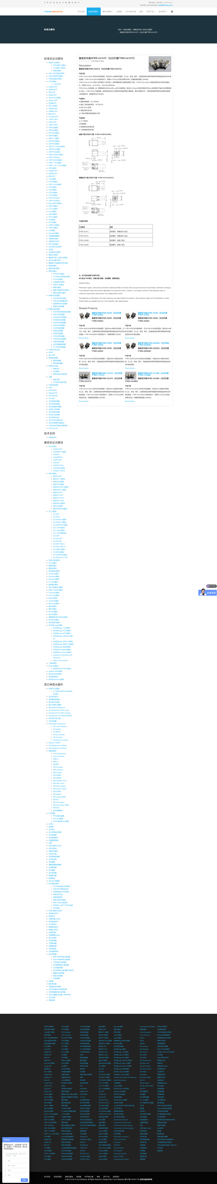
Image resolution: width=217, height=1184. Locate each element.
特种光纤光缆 (161, 1041)
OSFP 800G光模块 (49, 1128)
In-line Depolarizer (145, 1032)
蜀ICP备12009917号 (132, 1179)
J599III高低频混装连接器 (68, 1148)
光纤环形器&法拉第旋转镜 (165, 1139)
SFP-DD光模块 (48, 1100)
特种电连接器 (84, 1057)
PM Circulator (144, 1046)
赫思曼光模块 (103, 1142)
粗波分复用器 (161, 1125)
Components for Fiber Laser (122, 1122)
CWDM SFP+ (48, 1074)
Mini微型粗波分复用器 (164, 1114)
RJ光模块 (64, 1055)
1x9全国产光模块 (49, 1032)
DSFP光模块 (65, 1041)
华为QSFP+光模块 (85, 1139)
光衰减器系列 (144, 1120)
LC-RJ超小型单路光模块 (68, 1111)
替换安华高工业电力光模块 (142, 29)
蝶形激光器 (160, 1134)
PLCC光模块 (65, 1052)
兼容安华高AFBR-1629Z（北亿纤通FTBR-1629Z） (106, 344)
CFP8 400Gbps (66, 1032)
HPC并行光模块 (66, 1108)
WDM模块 (160, 1128)
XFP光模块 (47, 1136)
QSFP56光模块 (48, 1111)
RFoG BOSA (84, 1094)
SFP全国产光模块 (49, 1029)
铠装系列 (160, 1063)
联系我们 (162, 11)
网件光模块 (117, 1032)
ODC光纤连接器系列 (67, 1136)
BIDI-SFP (47, 1057)
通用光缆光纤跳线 (162, 1046)
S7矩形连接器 (84, 1035)
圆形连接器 (83, 1060)
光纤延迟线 (143, 1131)
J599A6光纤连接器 (67, 1153)
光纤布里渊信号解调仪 (86, 1122)
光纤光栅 (160, 1148)
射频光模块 (64, 1100)
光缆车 (63, 1086)
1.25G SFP (47, 1049)
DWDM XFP (47, 1142)
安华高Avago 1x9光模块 (121, 1052)
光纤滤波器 (143, 1153)
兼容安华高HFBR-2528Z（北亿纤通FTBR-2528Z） (106, 314)
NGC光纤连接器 (66, 1151)
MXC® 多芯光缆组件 (163, 1049)
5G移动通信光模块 (49, 1043)
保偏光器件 (143, 1029)
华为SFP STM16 (85, 1159)
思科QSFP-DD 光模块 (105, 1041)
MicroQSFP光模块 (66, 1038)
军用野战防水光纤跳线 (164, 1038)
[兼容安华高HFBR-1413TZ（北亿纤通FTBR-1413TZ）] (84, 376)
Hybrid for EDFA (119, 1156)
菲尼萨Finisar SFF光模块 (121, 1089)
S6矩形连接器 (84, 1032)
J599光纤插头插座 (66, 1134)
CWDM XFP (47, 1139)
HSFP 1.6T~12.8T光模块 (51, 1134)
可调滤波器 (160, 1089)
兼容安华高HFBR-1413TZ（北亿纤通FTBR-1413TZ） (107, 374)
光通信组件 (160, 1080)
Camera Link (84, 1128)
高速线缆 (160, 1151)
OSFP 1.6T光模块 (49, 1131)
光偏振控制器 (144, 1122)
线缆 (141, 11)
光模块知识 (83, 1131)
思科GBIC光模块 (104, 1057)
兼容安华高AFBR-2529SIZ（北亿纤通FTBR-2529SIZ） (153, 344)
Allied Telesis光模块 (105, 1148)
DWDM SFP (47, 1055)
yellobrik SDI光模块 (120, 1091)
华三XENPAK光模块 (105, 1111)
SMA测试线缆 (84, 1083)
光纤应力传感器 (84, 1114)
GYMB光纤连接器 (66, 1156)
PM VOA (142, 1089)
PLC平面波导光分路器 (146, 1103)
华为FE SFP (83, 1148)
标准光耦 (82, 1080)
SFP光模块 (47, 1046)
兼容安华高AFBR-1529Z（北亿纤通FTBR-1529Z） (152, 314)
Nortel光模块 (118, 1035)
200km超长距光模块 (50, 1041)
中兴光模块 (102, 1120)
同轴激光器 (143, 1156)
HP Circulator (118, 1151)
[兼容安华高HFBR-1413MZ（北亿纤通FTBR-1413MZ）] (130, 376)
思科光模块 (102, 1026)
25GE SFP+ (47, 1089)
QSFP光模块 (48, 1103)
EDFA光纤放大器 (119, 1131)
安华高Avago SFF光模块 (121, 1055)
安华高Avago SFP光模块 (121, 1057)
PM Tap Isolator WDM (146, 1086)
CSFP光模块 (48, 1151)
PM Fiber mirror (144, 1063)
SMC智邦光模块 (119, 1046)
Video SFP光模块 (49, 1063)
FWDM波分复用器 (162, 1111)
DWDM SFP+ (48, 1077)
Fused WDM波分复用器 (164, 1108)
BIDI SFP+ (47, 1080)
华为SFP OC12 (84, 1153)
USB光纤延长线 (85, 1052)
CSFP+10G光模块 (49, 1153)
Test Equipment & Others (147, 1026)
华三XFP (101, 1091)
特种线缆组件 (161, 1043)
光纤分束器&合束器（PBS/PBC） (167, 1145)
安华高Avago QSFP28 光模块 (123, 1060)
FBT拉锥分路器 (144, 1097)
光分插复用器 (161, 1117)
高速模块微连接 (118, 1111)
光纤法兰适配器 (162, 1026)
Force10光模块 (103, 1153)
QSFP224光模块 (49, 1117)
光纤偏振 (142, 1151)
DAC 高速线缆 (65, 1080)
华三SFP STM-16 (104, 1103)
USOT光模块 (65, 1063)
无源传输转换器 (144, 1139)
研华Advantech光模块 (120, 1100)
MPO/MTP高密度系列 (163, 1035)
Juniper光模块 (103, 1131)
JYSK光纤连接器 (85, 1026)
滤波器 (159, 1131)
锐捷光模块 (102, 1122)
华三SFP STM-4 (103, 1100)
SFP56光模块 (48, 1097)
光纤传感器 (117, 1134)
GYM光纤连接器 (85, 1038)
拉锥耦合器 (160, 1094)
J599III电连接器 (84, 1029)
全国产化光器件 (118, 1103)
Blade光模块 (102, 1156)
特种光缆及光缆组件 (86, 1074)
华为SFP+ (83, 1142)
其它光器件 (160, 1086)
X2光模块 (64, 1066)
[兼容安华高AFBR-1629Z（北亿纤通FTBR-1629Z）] (84, 346)
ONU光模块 (64, 1049)
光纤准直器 (143, 1117)
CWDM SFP (47, 1052)
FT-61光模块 (65, 1043)
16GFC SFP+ (48, 1086)
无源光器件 (160, 1097)
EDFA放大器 (131, 11)
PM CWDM (143, 1055)
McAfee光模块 (118, 1043)
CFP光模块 (47, 1159)
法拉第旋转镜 (161, 1100)
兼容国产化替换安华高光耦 (69, 1097)
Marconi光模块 (118, 1026)
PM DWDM (143, 1057)
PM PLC (142, 1080)
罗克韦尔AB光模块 (119, 1094)
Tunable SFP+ (48, 1083)
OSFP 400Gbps (49, 1125)
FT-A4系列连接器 (85, 1049)
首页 (119, 29)
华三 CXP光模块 (104, 1086)
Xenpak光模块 (65, 1069)
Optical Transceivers (120, 1080)
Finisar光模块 (118, 1086)
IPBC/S (142, 1038)
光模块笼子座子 (66, 1077)
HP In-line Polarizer (120, 1139)
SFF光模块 (64, 1057)
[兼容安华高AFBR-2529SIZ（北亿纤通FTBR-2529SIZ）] (130, 346)
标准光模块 (92, 11)
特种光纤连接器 (66, 1131)
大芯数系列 (160, 1072)
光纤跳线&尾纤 (161, 1029)
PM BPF (142, 1043)
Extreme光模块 (103, 1134)
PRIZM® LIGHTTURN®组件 (165, 1052)
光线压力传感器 (84, 1108)
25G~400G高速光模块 (51, 1038)
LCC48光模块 (65, 1114)
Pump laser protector (120, 1153)
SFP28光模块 (48, 1094)
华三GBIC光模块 (104, 1105)
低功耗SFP (47, 1069)
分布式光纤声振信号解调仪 (88, 1125)
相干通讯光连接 (118, 1114)
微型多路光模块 (66, 1103)
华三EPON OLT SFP (105, 1114)
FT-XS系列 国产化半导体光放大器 (124, 1105)
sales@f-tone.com (165, 5)
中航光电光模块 (103, 1117)
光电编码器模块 (66, 1072)
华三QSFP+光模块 (104, 1077)
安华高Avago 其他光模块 (121, 1069)
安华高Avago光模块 (120, 1049)
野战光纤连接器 (66, 1142)
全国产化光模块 (49, 1026)
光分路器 (142, 1094)
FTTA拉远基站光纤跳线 (164, 1032)
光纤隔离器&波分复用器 (164, 1142)
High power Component (121, 1136)
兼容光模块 (107, 11)
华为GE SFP (83, 1136)
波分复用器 (160, 1103)
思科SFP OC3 (103, 1049)
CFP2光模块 (65, 1026)
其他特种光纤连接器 (67, 1139)
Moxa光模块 (117, 1038)
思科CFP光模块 (103, 1038)
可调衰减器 (160, 1091)
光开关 (142, 1105)
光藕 (81, 1077)
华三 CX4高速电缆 (104, 1089)
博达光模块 (117, 1029)
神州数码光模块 (103, 1128)
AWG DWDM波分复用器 (164, 1105)
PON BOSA (83, 1089)
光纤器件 (82, 1072)
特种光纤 (82, 1069)
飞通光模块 (117, 1083)
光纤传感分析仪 (84, 1117)
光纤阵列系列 (118, 1108)
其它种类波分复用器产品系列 (166, 1120)
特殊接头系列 (161, 1060)
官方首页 (81, 11)
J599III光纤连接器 (85, 1041)
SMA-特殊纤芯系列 (163, 1057)
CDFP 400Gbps (66, 1035)
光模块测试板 (65, 1074)
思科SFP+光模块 (104, 1032)
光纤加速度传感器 (85, 1105)
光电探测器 (143, 1148)
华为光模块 (83, 1134)
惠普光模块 (102, 1125)
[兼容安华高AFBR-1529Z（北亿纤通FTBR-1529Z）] (130, 315)
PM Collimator (144, 1049)
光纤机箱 (160, 1055)
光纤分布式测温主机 (86, 1120)
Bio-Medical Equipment (121, 1120)
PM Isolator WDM (145, 1077)
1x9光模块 (47, 1148)
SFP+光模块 (48, 1072)
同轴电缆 (142, 1159)
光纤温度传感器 (84, 1100)
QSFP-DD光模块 (49, 1120)
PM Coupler (143, 1052)
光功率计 (142, 1111)
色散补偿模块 (144, 1134)
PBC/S (142, 1041)
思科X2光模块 (103, 1060)
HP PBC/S (117, 1145)
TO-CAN (82, 1097)
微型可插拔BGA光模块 (68, 1125)
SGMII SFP (47, 1060)
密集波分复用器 (162, 1122)
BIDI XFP (47, 1145)
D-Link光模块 (103, 1139)
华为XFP (82, 1151)
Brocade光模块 (103, 1136)
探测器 (142, 1108)
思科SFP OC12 (103, 1052)
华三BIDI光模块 (103, 1108)
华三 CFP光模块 (103, 1083)
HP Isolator (117, 1142)
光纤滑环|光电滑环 (66, 1083)
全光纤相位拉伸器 (145, 1114)
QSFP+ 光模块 (48, 1105)
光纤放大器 (143, 1136)
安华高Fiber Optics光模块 (121, 1074)
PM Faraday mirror (145, 1060)
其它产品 (150, 11)
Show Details (83, 338)
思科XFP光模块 (103, 1035)
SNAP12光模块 (66, 1060)
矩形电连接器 (84, 1063)
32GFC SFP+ (48, 1091)
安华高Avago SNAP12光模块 (123, 1066)
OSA (81, 1086)
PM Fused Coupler (145, 1069)
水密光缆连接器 (84, 1043)
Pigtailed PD (84, 1091)
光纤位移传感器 (84, 1111)
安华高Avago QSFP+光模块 (122, 1063)
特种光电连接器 (66, 1145)
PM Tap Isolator (144, 1083)
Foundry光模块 (103, 1151)
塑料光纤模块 (65, 1091)
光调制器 (142, 1145)
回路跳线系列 (161, 1074)
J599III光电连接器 (66, 1159)
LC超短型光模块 (66, 1117)
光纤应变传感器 (84, 1103)
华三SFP (101, 1069)
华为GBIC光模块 (85, 1156)
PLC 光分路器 (144, 1100)
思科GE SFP (102, 1046)
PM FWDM (143, 1072)
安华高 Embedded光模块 (121, 1072)
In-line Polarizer (145, 1035)
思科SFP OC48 (103, 1055)
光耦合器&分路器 (162, 1136)
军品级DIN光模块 (66, 1089)
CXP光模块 (47, 1156)
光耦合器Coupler (162, 1066)
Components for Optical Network (124, 1128)
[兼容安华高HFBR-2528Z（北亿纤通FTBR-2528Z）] (84, 315)
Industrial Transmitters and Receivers (125, 1077)
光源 (141, 1125)
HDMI (81, 1055)
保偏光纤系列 (161, 1077)
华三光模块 (102, 1066)
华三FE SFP (102, 1097)
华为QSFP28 (84, 1145)
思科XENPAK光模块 (105, 1063)
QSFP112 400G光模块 (51, 1114)
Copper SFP (48, 1066)
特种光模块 (47, 1035)
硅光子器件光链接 (119, 1117)
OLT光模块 (64, 1046)
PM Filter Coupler (145, 1066)
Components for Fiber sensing (123, 1125)
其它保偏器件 (144, 1091)
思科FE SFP (102, 1029)
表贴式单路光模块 (66, 1128)
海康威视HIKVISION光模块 (122, 1041)
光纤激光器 (143, 1142)
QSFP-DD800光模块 (50, 1122)
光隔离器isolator (162, 1083)
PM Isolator (143, 1074)
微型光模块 (64, 1122)
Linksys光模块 (103, 1159)
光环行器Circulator (145, 1128)
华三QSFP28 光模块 (105, 1080)
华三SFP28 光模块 (104, 1074)
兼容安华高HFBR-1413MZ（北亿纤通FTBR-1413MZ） (153, 374)
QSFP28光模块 (48, 1108)
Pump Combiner (119, 1148)
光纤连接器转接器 (85, 1046)
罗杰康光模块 (118, 1097)
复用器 (119, 11)
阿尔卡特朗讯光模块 (105, 1145)
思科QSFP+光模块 (104, 1043)
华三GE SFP (102, 1094)
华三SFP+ (102, 1072)
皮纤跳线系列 (161, 1069)
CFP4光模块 (65, 1029)
